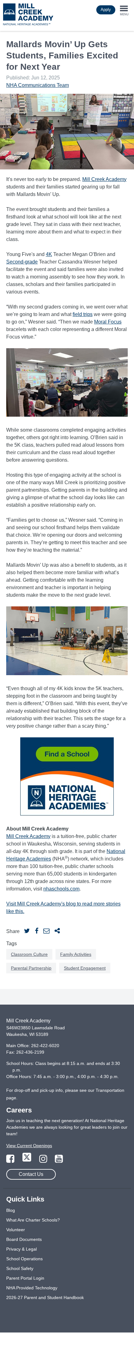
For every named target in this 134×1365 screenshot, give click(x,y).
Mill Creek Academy (104, 179)
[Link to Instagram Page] (44, 1160)
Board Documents (24, 1239)
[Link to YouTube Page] (59, 1160)
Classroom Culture (29, 954)
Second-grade (22, 261)
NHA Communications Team (37, 85)
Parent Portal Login (25, 1278)
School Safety (19, 1268)
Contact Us (31, 1174)
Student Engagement (85, 968)
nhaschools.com (61, 888)
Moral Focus (108, 321)
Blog (10, 1210)
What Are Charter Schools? (33, 1219)
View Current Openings (29, 1145)
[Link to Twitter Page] (27, 1160)
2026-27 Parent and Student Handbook (45, 1297)
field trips (83, 314)
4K (49, 254)
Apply (106, 9)
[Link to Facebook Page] (11, 1160)
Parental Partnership (31, 968)
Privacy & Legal (21, 1249)
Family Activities (75, 954)
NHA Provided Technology (31, 1287)
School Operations (24, 1258)
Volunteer (15, 1229)
